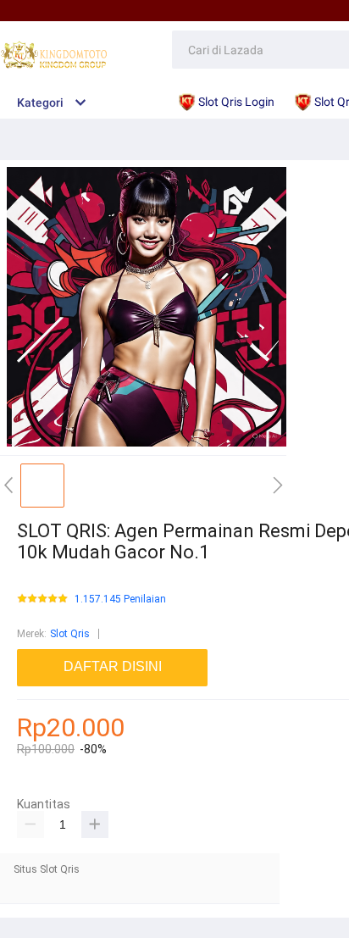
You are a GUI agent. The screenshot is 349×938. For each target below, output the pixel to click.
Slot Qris (70, 634)
